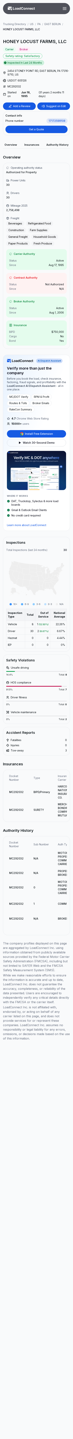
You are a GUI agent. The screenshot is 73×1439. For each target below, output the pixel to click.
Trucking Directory (14, 24)
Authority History (57, 144)
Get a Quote (36, 129)
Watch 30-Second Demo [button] (39, 442)
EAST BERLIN (53, 24)
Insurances (31, 144)
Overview (10, 144)
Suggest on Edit (56, 106)
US (32, 24)
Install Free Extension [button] (39, 433)
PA (39, 24)
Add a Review (21, 106)
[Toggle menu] (64, 8)
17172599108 (57, 120)
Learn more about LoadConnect (26, 525)
